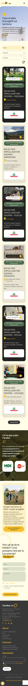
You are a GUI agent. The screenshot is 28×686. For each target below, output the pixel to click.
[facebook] (3, 623)
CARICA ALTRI (14, 422)
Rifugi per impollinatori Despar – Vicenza (13, 390)
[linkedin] (11, 623)
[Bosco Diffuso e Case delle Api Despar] (14, 115)
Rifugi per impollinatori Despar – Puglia (13, 213)
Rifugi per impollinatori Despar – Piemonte (12, 272)
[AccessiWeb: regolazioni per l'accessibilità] (2, 683)
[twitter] (5, 623)
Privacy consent (9, 583)
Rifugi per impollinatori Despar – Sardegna (12, 153)
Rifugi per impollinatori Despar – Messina (14, 94)
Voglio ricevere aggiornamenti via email (14, 587)
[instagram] (8, 623)
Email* (4, 656)
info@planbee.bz (7, 620)
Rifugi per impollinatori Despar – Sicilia (12, 332)
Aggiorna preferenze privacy (14, 680)
